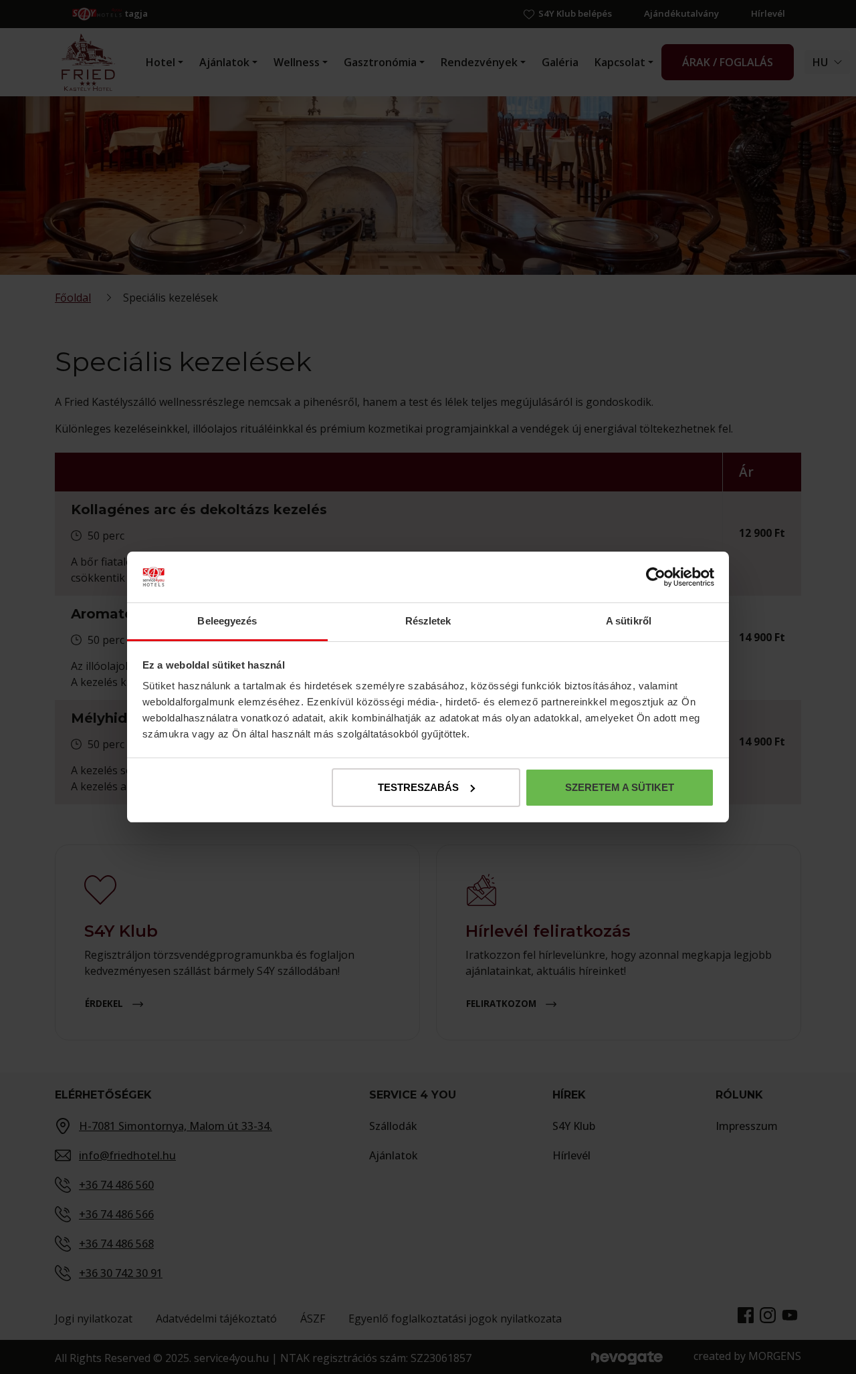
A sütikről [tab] (628, 620)
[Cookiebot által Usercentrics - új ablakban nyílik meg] (655, 577)
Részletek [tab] (428, 620)
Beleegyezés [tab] (227, 620)
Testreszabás (418, 787)
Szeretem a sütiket (619, 787)
